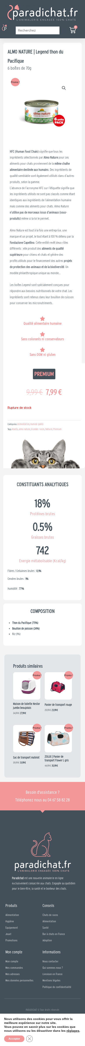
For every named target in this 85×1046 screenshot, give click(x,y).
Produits (11, 905)
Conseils (48, 905)
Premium (57, 429)
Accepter (14, 1038)
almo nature (24, 429)
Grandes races (37, 429)
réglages (72, 1030)
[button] (10, 28)
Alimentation (23, 424)
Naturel (48, 429)
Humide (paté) (36, 424)
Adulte (15, 429)
